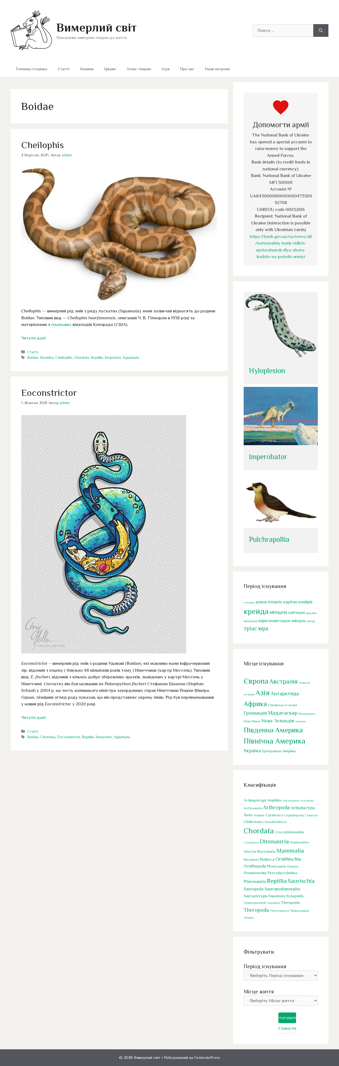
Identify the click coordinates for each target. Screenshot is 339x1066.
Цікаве (110, 69)
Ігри (166, 69)
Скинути (287, 1028)
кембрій (305, 602)
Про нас (187, 69)
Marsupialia (251, 859)
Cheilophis (42, 145)
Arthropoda (276, 807)
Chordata (81, 357)
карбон (290, 601)
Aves (248, 814)
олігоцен (296, 612)
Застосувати (287, 1017)
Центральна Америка (279, 751)
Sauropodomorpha (282, 888)
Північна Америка (274, 741)
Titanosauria (299, 911)
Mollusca (267, 859)
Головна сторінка (31, 69)
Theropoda (256, 910)
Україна (252, 750)
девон (261, 602)
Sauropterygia (255, 896)
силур (310, 621)
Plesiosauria (276, 866)
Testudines (273, 902)
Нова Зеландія (277, 720)
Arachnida (307, 800)
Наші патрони (217, 69)
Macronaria (266, 851)
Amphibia (274, 800)
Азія (262, 692)
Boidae (32, 357)
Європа (256, 681)
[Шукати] (320, 30)
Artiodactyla (303, 807)
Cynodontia (251, 842)
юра (263, 628)
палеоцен (250, 621)
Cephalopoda (294, 815)
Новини (86, 69)
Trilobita (249, 917)
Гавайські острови (282, 705)
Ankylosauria (291, 800)
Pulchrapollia (269, 539)
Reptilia (97, 357)
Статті (63, 69)
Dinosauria (274, 841)
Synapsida (295, 896)
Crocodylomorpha (289, 832)
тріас (250, 628)
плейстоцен (279, 620)
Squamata (131, 357)
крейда (256, 611)
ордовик (311, 612)
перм (262, 620)
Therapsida (290, 902)
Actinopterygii (255, 800)
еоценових (61, 324)
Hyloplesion (267, 370)
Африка (255, 704)
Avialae (259, 815)
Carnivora (274, 815)
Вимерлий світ (96, 27)
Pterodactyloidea (282, 872)
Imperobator (268, 457)
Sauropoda (254, 888)
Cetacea (311, 815)
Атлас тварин (139, 69)
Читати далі (33, 337)
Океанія (300, 721)
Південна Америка (273, 730)
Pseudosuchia (255, 872)
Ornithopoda (255, 866)
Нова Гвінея (252, 721)
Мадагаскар (282, 713)
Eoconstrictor (49, 392)
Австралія (283, 681)
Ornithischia (288, 859)
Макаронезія (306, 713)
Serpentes (113, 357)
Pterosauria (255, 881)
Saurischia (301, 881)
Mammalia (290, 850)
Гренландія (255, 713)
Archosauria (253, 808)
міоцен (278, 612)
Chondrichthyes (275, 822)
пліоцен (298, 620)
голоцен (249, 602)
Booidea (46, 357)
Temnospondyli (255, 903)
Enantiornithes (299, 842)
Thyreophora (279, 911)
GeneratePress (207, 1057)
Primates (292, 866)
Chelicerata (253, 822)
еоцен (275, 601)
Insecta (250, 851)
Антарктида (285, 693)
